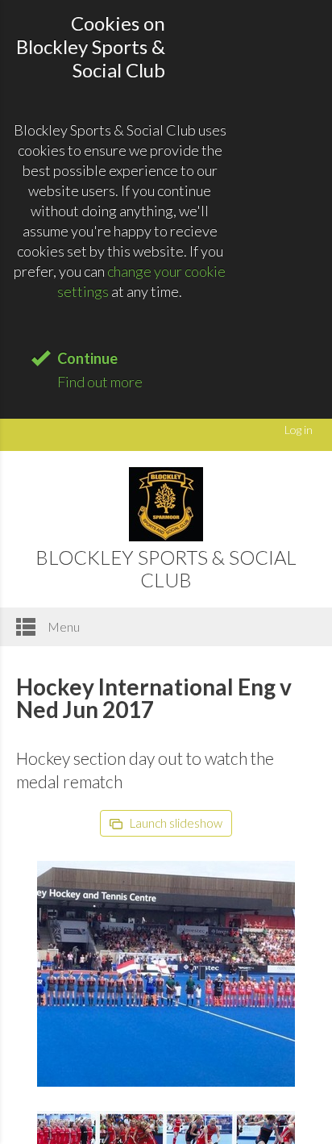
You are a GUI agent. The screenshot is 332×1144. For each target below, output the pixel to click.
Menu (62, 626)
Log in (298, 429)
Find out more (100, 381)
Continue (87, 358)
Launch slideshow (174, 823)
